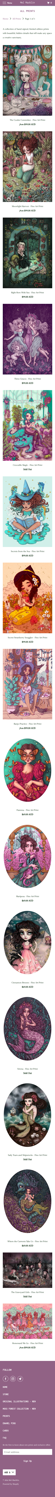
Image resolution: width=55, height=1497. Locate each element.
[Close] (51, 713)
